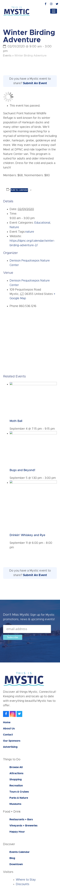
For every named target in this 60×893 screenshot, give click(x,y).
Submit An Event (35, 83)
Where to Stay (26, 879)
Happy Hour (17, 831)
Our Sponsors (11, 741)
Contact (8, 734)
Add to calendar (19, 190)
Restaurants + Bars (21, 819)
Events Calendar (19, 852)
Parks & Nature (18, 798)
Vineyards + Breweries (23, 825)
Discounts (22, 884)
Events (7, 55)
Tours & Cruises (19, 791)
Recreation (16, 785)
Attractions (16, 773)
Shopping (15, 779)
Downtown (16, 864)
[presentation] (33, 384)
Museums (15, 804)
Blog (12, 858)
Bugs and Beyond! (22, 470)
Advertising (10, 747)
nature (29, 231)
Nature (14, 227)
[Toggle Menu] (54, 11)
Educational (42, 222)
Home (6, 722)
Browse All (16, 767)
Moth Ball (16, 421)
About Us (9, 728)
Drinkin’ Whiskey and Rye (27, 535)
